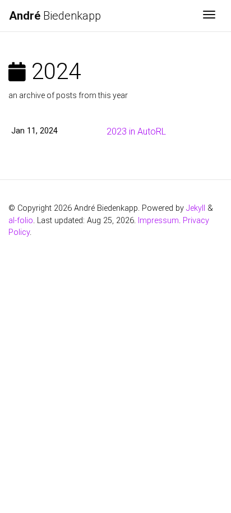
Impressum (158, 220)
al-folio (20, 220)
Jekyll (195, 208)
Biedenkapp (55, 15)
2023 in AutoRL (136, 131)
